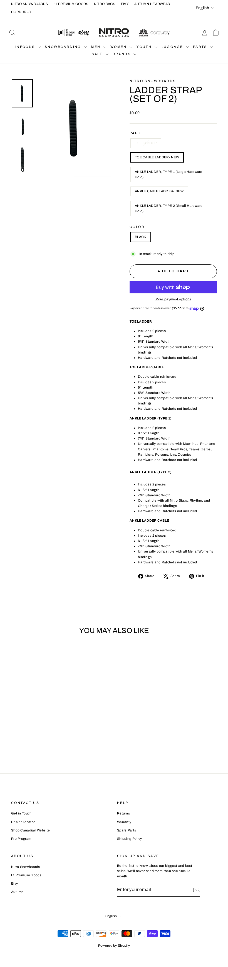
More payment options (173, 299)
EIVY (125, 4)
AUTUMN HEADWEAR (152, 4)
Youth (145, 47)
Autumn (17, 892)
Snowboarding (64, 47)
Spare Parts (126, 830)
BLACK (140, 237)
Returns (123, 813)
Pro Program (21, 839)
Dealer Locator (23, 822)
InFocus (25, 47)
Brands (122, 54)
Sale (98, 54)
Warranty (124, 822)
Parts (201, 47)
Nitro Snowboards (153, 81)
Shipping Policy (129, 839)
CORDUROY (21, 12)
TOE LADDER (146, 143)
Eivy (14, 883)
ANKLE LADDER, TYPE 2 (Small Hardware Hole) (169, 208)
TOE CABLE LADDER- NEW (157, 157)
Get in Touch (21, 813)
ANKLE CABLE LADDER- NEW (159, 191)
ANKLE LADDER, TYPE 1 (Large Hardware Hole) (168, 174)
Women (119, 47)
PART (135, 133)
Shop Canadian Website (30, 830)
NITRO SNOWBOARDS (29, 4)
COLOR (137, 227)
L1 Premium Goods (26, 875)
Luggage (173, 47)
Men (96, 47)
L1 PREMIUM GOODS (71, 4)
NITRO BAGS (104, 4)
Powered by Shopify (114, 946)
